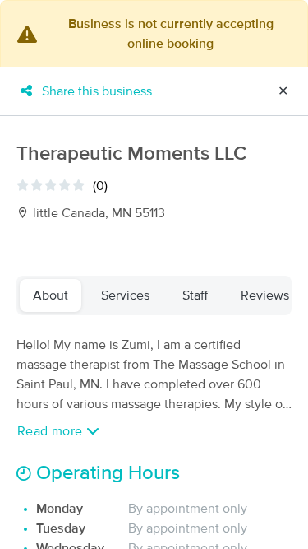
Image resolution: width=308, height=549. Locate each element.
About (50, 295)
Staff (195, 295)
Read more (51, 431)
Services (125, 295)
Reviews (265, 295)
